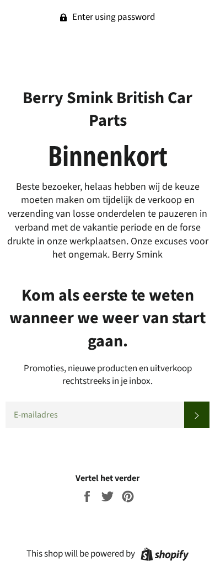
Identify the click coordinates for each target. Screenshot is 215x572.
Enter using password (113, 17)
